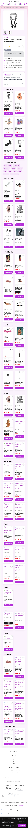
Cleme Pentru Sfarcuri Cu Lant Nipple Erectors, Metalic (18, 152)
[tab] (14, 4)
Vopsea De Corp (14, 174)
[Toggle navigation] (2, 4)
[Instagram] (12, 793)
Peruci (19, 171)
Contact (14, 755)
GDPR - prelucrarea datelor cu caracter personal (14, 777)
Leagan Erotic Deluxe (7, 473)
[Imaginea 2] (10, 32)
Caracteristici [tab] (15, 74)
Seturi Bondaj (16, 165)
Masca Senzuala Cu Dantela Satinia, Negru (8, 537)
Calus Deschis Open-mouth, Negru (8, 431)
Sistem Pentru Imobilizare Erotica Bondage (8, 266)
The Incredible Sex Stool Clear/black (8, 494)
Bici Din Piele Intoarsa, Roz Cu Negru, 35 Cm (7, 339)
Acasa (14, 753)
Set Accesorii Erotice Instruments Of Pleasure (19, 576)
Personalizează (5, 825)
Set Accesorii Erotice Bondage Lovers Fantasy (7, 105)
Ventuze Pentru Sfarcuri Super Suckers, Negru (18, 241)
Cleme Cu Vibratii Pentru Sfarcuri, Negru (7, 151)
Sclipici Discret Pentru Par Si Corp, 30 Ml (8, 738)
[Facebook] (9, 793)
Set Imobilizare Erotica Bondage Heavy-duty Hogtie (8, 313)
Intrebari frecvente (14, 759)
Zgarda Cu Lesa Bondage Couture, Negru (19, 193)
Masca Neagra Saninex (18, 554)
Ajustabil (6, 108)
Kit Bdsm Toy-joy (7, 574)
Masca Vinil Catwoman (6, 554)
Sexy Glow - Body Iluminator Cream (19, 739)
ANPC (14, 763)
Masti (5, 171)
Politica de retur (14, 774)
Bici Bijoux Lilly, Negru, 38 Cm (7, 383)
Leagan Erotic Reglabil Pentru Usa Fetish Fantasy (19, 494)
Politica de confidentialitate (14, 772)
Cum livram (14, 757)
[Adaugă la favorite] (22, 46)
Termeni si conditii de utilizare (14, 770)
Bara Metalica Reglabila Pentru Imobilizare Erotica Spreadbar (8, 193)
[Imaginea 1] (5, 32)
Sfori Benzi (6, 174)
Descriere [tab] (7, 74)
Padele (10, 171)
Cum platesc (14, 776)
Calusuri (13, 168)
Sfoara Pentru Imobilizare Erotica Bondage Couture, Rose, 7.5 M (8, 291)
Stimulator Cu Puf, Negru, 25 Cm (19, 622)
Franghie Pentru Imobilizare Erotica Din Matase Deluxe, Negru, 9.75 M (8, 716)
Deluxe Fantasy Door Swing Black (19, 514)
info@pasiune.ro (19, 789)
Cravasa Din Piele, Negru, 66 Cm (19, 383)
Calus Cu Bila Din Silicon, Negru (18, 451)
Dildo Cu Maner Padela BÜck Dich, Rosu (8, 599)
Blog (14, 761)
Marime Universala (8, 623)
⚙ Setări (21, 805)
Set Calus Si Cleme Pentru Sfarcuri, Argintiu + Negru (19, 107)
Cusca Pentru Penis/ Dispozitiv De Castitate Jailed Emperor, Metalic (8, 130)
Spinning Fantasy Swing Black (7, 514)
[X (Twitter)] (18, 793)
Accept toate (22, 825)
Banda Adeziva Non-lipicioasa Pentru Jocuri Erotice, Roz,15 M (19, 693)
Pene (15, 171)
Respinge (14, 825)
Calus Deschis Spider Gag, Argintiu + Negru (8, 219)
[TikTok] (15, 793)
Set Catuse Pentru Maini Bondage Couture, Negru (19, 288)
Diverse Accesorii (7, 165)
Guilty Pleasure (7, 37)
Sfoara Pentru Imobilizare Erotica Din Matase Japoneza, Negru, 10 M (19, 672)
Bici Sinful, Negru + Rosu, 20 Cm (19, 362)
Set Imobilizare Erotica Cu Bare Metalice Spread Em (19, 314)
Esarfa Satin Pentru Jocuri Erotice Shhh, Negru (8, 692)
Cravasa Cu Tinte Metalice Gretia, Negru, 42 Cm (19, 339)
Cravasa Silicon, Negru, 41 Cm (7, 361)
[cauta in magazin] (8, 4)
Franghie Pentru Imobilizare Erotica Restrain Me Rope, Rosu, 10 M (19, 716)
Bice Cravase (6, 168)
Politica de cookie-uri (9, 822)
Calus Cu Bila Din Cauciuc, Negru (18, 220)
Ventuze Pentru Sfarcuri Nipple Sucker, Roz (18, 129)
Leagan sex (19, 168)
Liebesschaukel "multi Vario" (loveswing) (18, 473)
